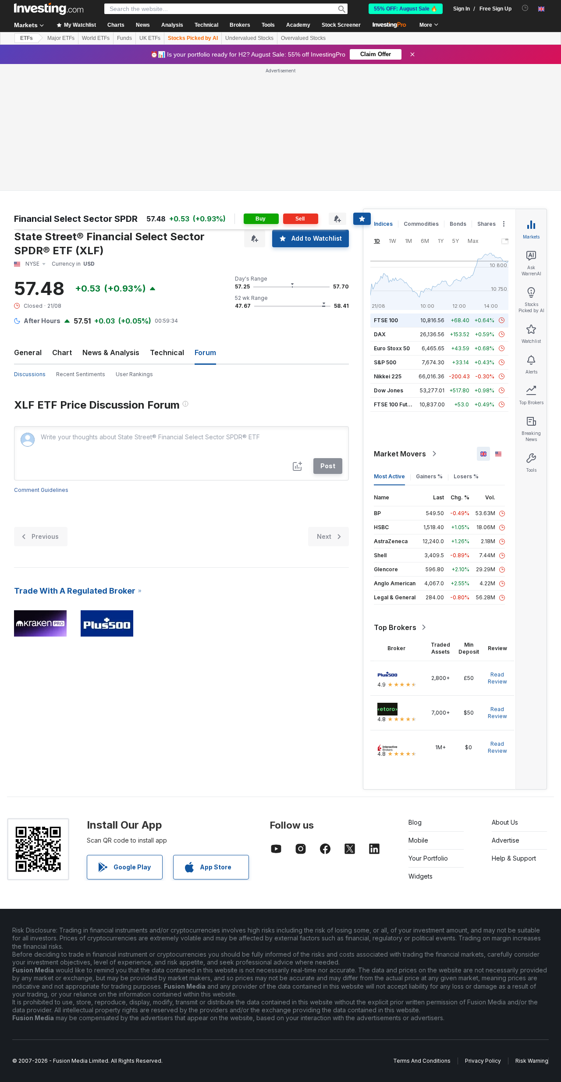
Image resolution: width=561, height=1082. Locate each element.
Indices (383, 224)
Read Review (497, 678)
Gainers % (429, 476)
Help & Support (514, 858)
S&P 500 (385, 362)
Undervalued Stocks (249, 38)
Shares (486, 224)
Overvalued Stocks (303, 38)
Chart (62, 352)
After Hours (42, 320)
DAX (380, 334)
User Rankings (134, 374)
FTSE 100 (386, 320)
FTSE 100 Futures (396, 404)
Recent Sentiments (80, 374)
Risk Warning (531, 1060)
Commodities (421, 224)
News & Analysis (110, 352)
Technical (167, 352)
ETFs (26, 38)
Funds (124, 38)
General (28, 352)
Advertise (505, 840)
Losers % (466, 476)
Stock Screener (341, 25)
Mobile (418, 840)
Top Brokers (395, 627)
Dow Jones (388, 390)
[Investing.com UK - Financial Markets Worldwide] (48, 9)
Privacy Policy (483, 1060)
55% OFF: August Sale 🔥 (405, 9)
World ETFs (96, 38)
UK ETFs (149, 38)
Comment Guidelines (41, 490)
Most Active (389, 476)
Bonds (458, 224)
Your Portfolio (428, 858)
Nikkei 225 (387, 376)
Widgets (420, 876)
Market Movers (400, 453)
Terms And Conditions (422, 1060)
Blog (415, 822)
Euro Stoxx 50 (392, 348)
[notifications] (525, 8)
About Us (505, 822)
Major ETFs (61, 38)
